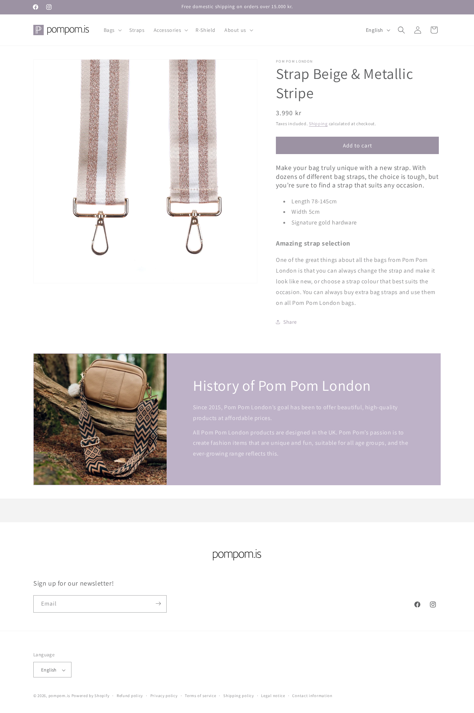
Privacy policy (164, 695)
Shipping (318, 123)
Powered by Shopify (90, 696)
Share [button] (290, 322)
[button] (112, 30)
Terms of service (200, 695)
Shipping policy (238, 695)
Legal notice (273, 695)
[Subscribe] (158, 603)
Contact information (312, 695)
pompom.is (59, 696)
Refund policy (130, 695)
